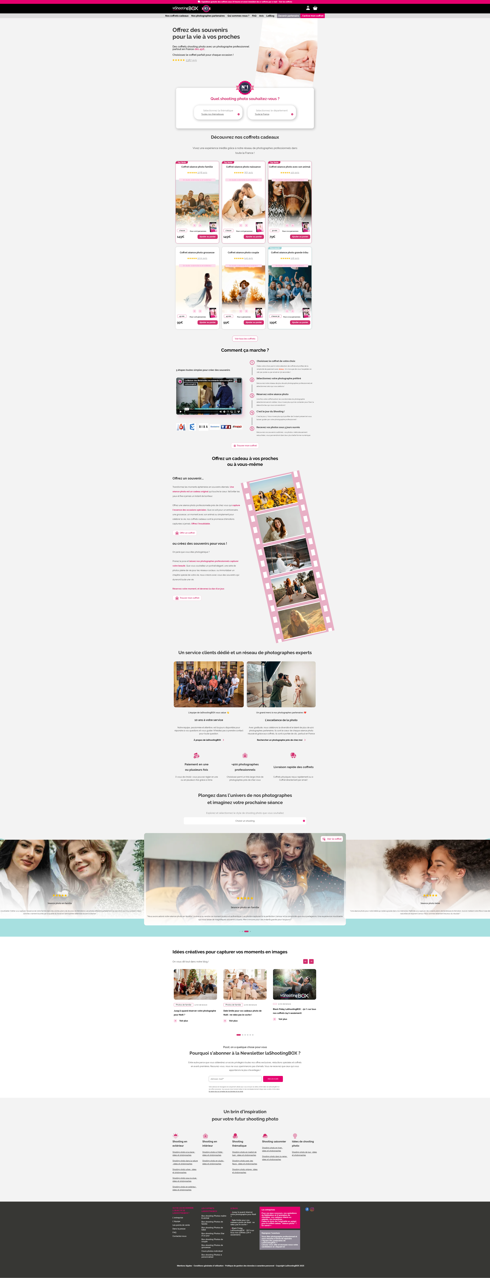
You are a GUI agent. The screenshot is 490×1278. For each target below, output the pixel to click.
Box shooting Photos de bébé (212, 1228)
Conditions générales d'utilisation (209, 1265)
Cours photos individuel (212, 1251)
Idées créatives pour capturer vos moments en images (230, 951)
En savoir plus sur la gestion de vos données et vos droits (226, 1091)
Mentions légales (184, 1265)
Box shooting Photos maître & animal (213, 1216)
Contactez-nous (179, 1236)
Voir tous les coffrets (245, 338)
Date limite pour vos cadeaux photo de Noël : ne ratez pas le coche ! (242, 1222)
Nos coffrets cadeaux (177, 15)
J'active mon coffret (312, 15)
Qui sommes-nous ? (238, 15)
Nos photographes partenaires (208, 15)
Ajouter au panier (208, 236)
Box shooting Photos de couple (212, 1240)
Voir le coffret (334, 839)
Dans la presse (179, 1228)
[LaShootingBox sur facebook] (307, 1211)
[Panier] (315, 8)
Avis (261, 15)
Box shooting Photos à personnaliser (211, 1255)
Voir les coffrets (285, 2)
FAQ (254, 15)
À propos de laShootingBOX (207, 740)
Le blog (234, 1208)
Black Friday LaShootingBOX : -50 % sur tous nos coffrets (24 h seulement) (242, 1231)
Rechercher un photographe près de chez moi (280, 740)
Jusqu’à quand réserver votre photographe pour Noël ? (243, 1214)
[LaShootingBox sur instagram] (312, 1211)
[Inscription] (308, 8)
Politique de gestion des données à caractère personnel (249, 1265)
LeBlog (270, 15)
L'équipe (176, 1221)
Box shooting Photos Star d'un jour (212, 1234)
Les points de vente (181, 1225)
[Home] (185, 8)
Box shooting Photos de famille (212, 1222)
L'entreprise (178, 1217)
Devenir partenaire (288, 15)
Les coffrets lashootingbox (209, 1209)
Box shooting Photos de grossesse (212, 1246)
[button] (200, 225)
